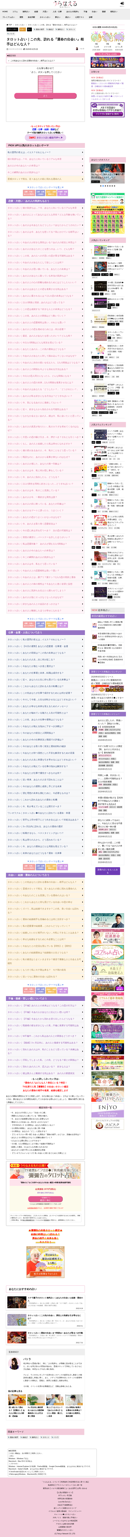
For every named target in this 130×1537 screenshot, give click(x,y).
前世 (117, 376)
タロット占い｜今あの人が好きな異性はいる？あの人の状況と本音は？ (42, 242)
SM (110, 459)
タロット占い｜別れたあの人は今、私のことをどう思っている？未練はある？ (43, 1051)
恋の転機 (102, 765)
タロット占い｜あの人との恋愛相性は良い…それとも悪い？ (37, 322)
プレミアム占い (8, 17)
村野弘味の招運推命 (65, 1498)
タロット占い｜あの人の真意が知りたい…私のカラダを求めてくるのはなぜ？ (43, 428)
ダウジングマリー (105, 755)
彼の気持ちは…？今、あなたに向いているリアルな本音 (35, 159)
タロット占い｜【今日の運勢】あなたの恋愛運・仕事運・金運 (38, 646)
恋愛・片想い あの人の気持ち (29, 193)
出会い (94, 11)
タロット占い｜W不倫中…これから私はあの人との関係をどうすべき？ (42, 1036)
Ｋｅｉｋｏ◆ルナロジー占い (65, 1514)
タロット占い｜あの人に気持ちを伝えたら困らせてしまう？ (37, 590)
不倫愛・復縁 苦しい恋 (62, 193)
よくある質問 (71, 1488)
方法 (99, 564)
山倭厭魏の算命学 (65, 1527)
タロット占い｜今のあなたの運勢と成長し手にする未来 (35, 786)
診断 (91, 17)
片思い (45, 11)
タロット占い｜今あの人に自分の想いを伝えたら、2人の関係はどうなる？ (44, 362)
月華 (100, 784)
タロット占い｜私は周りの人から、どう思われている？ (35, 840)
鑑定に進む (45, 1199)
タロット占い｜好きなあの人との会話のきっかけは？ (33, 604)
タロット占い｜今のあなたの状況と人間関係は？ (31, 733)
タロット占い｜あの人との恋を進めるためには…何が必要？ (37, 329)
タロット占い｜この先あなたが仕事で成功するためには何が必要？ (40, 693)
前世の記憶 (100, 379)
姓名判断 (31, 17)
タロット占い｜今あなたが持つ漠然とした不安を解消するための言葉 (41, 753)
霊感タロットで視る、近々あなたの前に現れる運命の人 (35, 179)
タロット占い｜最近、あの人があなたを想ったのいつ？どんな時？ (40, 336)
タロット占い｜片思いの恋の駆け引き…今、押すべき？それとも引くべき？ (44, 437)
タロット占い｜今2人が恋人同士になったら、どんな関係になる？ (39, 376)
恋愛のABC (115, 475)
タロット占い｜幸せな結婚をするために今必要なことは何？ (37, 939)
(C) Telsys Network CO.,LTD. (65, 1533)
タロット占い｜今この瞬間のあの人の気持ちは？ (31, 557)
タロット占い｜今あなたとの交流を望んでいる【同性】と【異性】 (40, 946)
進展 (100, 415)
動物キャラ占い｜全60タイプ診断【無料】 (116, 249)
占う (45, 96)
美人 (103, 547)
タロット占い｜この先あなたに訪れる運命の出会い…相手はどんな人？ (42, 882)
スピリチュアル (102, 528)
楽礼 (100, 852)
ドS (114, 459)
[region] (108, 175)
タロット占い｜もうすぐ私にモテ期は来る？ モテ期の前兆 (37, 970)
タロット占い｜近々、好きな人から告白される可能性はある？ (38, 409)
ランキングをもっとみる (108, 54)
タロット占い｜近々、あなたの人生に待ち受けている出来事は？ (39, 679)
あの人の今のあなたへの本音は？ (24, 165)
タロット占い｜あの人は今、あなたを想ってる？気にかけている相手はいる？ (43, 234)
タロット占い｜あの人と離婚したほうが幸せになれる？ (35, 610)
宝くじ (94, 530)
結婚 (36, 11)
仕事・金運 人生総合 (40, 193)
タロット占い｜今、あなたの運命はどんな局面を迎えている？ (38, 846)
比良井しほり (103, 829)
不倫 (85, 11)
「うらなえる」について (50, 1482)
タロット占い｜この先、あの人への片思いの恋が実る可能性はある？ (41, 256)
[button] (108, 174)
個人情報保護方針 (28, 1220)
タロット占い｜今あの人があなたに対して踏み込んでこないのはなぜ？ (42, 356)
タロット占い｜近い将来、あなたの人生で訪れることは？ (36, 779)
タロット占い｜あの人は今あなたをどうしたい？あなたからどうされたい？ (44, 225)
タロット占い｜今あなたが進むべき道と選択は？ (31, 666)
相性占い (113, 11)
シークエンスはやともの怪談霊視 (65, 1521)
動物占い (108, 258)
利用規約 (47, 1220)
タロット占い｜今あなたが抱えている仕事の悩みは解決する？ (38, 766)
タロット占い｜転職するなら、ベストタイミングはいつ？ (36, 833)
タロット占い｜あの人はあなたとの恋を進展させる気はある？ (38, 289)
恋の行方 (110, 765)
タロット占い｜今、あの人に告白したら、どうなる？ (33, 477)
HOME (5, 11)
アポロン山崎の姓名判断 (65, 1524)
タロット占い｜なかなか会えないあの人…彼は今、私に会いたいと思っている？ (44, 418)
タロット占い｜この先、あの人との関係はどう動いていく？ (37, 316)
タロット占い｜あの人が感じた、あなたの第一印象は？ (35, 464)
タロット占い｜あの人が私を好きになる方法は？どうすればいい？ (40, 396)
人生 (116, 340)
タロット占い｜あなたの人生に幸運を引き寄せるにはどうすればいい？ (42, 760)
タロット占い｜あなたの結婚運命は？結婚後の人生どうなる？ (38, 952)
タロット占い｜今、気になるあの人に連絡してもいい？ (35, 402)
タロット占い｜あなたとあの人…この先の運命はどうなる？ (37, 349)
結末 (105, 736)
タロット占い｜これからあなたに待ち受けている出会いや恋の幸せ (40, 902)
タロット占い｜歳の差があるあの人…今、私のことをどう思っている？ (42, 450)
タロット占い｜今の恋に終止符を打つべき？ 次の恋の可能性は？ (40, 530)
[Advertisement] (107, 137)
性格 (93, 379)
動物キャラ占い (113, 494)
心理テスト (79, 17)
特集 (109, 307)
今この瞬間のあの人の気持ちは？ (24, 172)
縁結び (50, 29)
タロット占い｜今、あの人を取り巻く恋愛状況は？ (32, 524)
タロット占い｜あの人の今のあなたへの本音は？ (31, 550)
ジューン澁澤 (103, 807)
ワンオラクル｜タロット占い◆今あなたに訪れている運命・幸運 (39, 813)
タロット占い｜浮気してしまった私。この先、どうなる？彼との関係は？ (43, 1060)
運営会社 (46, 1488)
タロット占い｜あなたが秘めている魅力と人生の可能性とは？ (38, 713)
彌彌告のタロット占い (65, 1530)
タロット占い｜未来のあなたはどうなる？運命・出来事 (35, 853)
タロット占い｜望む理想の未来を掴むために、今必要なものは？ (39, 793)
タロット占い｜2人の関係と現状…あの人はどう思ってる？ (36, 302)
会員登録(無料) (32, 1208)
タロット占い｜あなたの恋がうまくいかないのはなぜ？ (35, 517)
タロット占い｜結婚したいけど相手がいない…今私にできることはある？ (43, 933)
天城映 (101, 729)
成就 (114, 564)
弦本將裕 (101, 258)
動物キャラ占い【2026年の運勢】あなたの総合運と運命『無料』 (107, 176)
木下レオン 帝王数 (65, 1495)
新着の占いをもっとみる (108, 871)
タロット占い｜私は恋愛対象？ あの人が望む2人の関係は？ (37, 544)
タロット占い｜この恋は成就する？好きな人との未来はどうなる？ (40, 309)
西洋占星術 (117, 597)
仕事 (106, 357)
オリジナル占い (104, 759)
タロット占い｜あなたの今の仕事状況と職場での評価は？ (36, 739)
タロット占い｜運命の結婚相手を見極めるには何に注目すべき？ (39, 919)
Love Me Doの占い (65, 1502)
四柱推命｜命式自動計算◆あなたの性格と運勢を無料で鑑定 (116, 318)
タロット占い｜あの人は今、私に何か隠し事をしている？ (36, 470)
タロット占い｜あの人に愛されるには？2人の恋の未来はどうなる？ (41, 296)
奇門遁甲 (101, 396)
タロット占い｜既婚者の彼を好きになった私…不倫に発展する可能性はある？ (43, 1027)
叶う (119, 564)
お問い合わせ (82, 1488)
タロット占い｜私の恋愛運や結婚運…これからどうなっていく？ (39, 926)
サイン (110, 528)
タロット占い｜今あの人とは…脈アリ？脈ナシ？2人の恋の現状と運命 (42, 577)
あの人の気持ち (72, 11)
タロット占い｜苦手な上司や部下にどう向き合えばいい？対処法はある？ (43, 820)
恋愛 (113, 337)
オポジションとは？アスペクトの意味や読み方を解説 (116, 591)
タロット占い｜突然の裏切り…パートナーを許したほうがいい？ (39, 537)
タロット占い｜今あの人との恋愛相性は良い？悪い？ (33, 570)
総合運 (119, 807)
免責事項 (51, 1485)
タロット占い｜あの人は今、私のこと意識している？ (33, 490)
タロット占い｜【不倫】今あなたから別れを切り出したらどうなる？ (41, 1019)
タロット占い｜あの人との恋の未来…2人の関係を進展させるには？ (41, 382)
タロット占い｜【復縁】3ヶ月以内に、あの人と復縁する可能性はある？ (43, 1043)
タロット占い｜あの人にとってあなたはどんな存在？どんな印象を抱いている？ (44, 216)
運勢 (21, 17)
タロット (72, 29)
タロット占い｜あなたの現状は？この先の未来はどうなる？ (37, 653)
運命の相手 (40, 29)
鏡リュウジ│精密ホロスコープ (65, 1508)
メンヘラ (111, 442)
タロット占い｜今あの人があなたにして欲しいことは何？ (36, 262)
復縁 (104, 11)
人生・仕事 (57, 11)
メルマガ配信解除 (57, 1488)
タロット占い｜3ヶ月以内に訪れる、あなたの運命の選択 (35, 826)
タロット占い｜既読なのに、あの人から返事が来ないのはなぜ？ (39, 457)
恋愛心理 (104, 459)
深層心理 (104, 442)
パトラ (11, 34)
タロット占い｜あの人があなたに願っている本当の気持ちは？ (38, 276)
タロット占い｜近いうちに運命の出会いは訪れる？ (32, 976)
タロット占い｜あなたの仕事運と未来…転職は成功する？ (36, 673)
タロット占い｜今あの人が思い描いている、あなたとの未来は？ (39, 269)
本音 (118, 733)
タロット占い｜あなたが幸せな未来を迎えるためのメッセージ (38, 706)
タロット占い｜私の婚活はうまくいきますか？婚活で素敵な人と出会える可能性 (44, 961)
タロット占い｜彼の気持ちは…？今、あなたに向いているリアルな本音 (42, 208)
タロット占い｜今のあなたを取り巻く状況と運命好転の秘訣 (37, 746)
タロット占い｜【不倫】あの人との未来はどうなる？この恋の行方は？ (42, 1005)
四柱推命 (101, 327)
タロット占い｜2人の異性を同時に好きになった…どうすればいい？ (41, 484)
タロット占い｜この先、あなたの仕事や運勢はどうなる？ (36, 719)
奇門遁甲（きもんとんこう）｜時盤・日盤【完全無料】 (116, 387)
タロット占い (45, 17)
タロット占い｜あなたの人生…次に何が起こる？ (31, 659)
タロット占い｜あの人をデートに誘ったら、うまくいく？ (36, 510)
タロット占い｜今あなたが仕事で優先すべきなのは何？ (35, 773)
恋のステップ (96, 478)
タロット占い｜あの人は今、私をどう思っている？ (32, 564)
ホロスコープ (96, 310)
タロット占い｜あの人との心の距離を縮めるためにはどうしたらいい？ (42, 282)
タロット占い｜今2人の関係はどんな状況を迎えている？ (35, 342)
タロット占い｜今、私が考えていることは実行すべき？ (35, 806)
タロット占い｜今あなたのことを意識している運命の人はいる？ (39, 895)
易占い (68, 17)
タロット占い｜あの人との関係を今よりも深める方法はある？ (38, 369)
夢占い (57, 17)
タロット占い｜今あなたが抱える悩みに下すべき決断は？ (36, 726)
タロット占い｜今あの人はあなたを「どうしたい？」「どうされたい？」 (43, 389)
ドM (118, 459)
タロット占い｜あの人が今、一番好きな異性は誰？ (32, 497)
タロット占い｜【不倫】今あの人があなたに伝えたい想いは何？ (39, 1012)
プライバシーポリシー (64, 1485)
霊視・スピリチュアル (112, 729)
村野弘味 (105, 360)
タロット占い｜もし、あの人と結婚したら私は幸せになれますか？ (40, 444)
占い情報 (107, 475)
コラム (15, 11)
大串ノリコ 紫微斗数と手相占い (65, 1517)
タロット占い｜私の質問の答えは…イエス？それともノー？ (37, 639)
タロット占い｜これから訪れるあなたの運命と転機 (32, 800)
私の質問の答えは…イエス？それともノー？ (29, 152)
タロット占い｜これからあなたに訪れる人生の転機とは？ (36, 686)
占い (29, 29)
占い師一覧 (78, 1485)
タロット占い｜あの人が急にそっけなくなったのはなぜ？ (36, 597)
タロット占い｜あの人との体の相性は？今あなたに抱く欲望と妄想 (40, 584)
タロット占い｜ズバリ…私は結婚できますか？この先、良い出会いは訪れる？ (43, 911)
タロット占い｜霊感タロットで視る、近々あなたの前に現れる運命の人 (42, 888)
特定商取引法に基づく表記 (79, 1482)
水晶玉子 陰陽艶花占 (65, 1505)
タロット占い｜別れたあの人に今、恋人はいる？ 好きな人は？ (39, 1066)
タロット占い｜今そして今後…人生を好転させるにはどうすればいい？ (42, 699)
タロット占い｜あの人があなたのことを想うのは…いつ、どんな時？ (41, 249)
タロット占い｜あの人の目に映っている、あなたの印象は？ (37, 504)
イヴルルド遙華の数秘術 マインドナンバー (65, 1511)
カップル (100, 475)
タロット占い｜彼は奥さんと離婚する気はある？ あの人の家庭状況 (41, 1073)
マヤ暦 (114, 294)
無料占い (26, 11)
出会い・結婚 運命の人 (51, 193)
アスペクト (112, 600)
